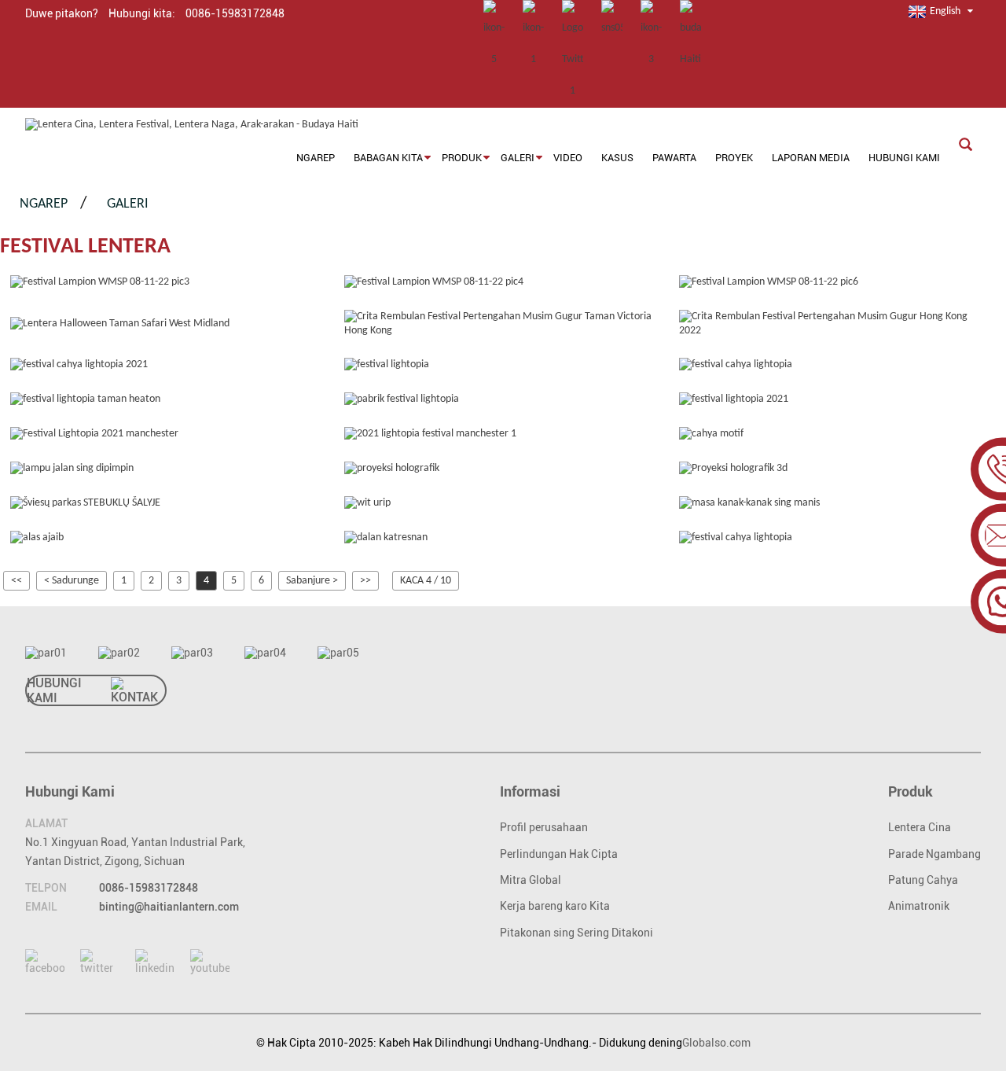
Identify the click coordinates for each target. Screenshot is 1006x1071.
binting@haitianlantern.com (169, 906)
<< (16, 581)
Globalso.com (716, 1042)
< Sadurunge (71, 581)
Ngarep (44, 204)
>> (365, 581)
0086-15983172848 (148, 887)
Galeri (128, 204)
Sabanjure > (312, 581)
